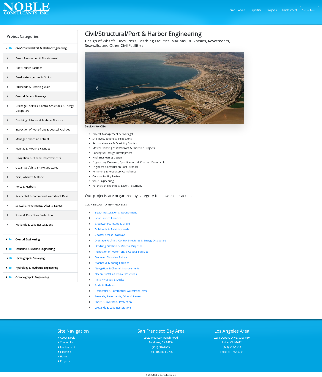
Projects (272, 10)
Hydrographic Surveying (30, 258)
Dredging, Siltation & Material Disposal (39, 120)
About (241, 10)
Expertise (256, 10)
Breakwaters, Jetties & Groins (33, 77)
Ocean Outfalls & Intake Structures (36, 167)
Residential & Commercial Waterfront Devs (41, 196)
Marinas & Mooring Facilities (32, 148)
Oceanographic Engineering (32, 277)
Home (232, 10)
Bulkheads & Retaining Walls (32, 87)
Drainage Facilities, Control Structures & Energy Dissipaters (130, 240)
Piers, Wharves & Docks (30, 177)
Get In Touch (309, 10)
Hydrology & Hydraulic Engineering (36, 267)
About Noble (67, 337)
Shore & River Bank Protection (34, 215)
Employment (289, 10)
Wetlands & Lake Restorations (34, 224)
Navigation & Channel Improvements (38, 158)
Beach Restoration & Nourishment (36, 58)
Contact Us (66, 342)
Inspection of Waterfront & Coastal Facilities (42, 129)
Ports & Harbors (25, 186)
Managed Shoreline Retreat (32, 139)
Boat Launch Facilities (28, 68)
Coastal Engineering (27, 239)
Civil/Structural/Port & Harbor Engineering (41, 48)
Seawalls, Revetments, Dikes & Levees (39, 205)
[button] (97, 88)
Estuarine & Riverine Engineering (35, 249)
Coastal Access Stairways (30, 96)
